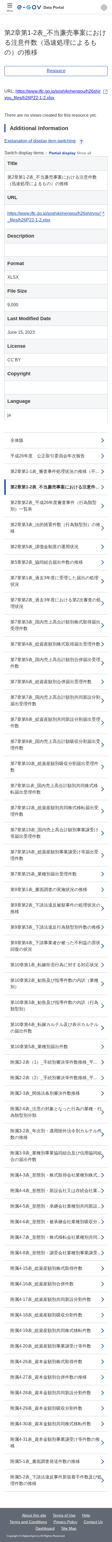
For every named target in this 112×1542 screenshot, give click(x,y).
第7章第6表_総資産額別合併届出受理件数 (51, 681)
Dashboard (45, 1528)
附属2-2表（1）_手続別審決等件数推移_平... (53, 1062)
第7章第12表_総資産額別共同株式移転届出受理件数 (54, 811)
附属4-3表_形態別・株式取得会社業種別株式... (55, 1175)
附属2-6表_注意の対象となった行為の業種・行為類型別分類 (56, 1112)
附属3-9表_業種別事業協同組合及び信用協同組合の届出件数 (56, 1156)
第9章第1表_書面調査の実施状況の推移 (48, 889)
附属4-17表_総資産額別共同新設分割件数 (50, 1299)
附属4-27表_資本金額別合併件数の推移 (48, 1377)
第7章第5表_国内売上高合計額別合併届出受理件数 (55, 662)
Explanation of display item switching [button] (40, 141)
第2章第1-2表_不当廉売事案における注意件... (54, 487)
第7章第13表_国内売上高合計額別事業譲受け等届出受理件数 (54, 833)
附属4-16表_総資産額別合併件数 (42, 1284)
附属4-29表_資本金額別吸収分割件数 (46, 1408)
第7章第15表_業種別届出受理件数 (43, 874)
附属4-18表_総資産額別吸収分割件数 (46, 1315)
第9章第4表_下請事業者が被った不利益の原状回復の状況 (55, 946)
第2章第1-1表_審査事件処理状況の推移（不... (54, 471)
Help (86, 1515)
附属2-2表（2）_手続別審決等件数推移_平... (53, 1077)
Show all (84, 153)
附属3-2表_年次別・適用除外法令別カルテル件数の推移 (56, 1134)
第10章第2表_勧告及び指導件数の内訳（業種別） (54, 983)
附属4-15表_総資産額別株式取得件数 (46, 1268)
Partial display (62, 153)
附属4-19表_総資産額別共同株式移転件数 (50, 1330)
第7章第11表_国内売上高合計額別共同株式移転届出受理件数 (54, 788)
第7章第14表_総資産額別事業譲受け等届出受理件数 (54, 855)
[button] (104, 7)
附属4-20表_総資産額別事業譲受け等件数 (50, 1346)
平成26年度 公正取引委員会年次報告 (47, 456)
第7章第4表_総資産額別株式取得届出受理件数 (55, 644)
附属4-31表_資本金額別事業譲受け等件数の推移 (55, 1442)
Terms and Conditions (28, 1522)
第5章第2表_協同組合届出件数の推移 (46, 562)
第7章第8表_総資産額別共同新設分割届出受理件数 (55, 722)
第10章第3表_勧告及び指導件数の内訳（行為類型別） (54, 1005)
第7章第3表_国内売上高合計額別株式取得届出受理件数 (55, 625)
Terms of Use (64, 1515)
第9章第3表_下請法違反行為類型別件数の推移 (55, 927)
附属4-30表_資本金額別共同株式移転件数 (50, 1423)
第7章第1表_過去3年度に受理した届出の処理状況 (54, 581)
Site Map (68, 1528)
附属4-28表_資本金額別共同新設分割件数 (50, 1392)
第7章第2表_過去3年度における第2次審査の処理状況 (55, 603)
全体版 (16, 440)
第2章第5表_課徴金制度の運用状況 (44, 546)
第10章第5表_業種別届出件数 (39, 1046)
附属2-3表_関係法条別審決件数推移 (45, 1093)
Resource (56, 70)
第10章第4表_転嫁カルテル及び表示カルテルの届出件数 (54, 1027)
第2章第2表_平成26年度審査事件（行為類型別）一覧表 (53, 505)
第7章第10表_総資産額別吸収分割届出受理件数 (54, 766)
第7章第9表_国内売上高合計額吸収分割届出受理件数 (55, 744)
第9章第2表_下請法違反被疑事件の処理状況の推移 (55, 908)
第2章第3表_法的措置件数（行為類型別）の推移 (55, 527)
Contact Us (93, 1522)
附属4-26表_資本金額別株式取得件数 (46, 1361)
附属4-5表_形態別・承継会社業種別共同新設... (55, 1206)
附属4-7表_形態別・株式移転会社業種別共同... (55, 1237)
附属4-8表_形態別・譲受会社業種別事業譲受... (55, 1252)
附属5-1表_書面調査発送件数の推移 (45, 1461)
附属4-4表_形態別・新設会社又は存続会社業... (55, 1190)
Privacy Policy (65, 1522)
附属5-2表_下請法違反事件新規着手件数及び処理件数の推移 (56, 1480)
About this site (34, 1515)
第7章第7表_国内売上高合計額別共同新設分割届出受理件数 (55, 700)
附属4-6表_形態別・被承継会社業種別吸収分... (55, 1221)
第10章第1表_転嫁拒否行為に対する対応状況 (54, 964)
